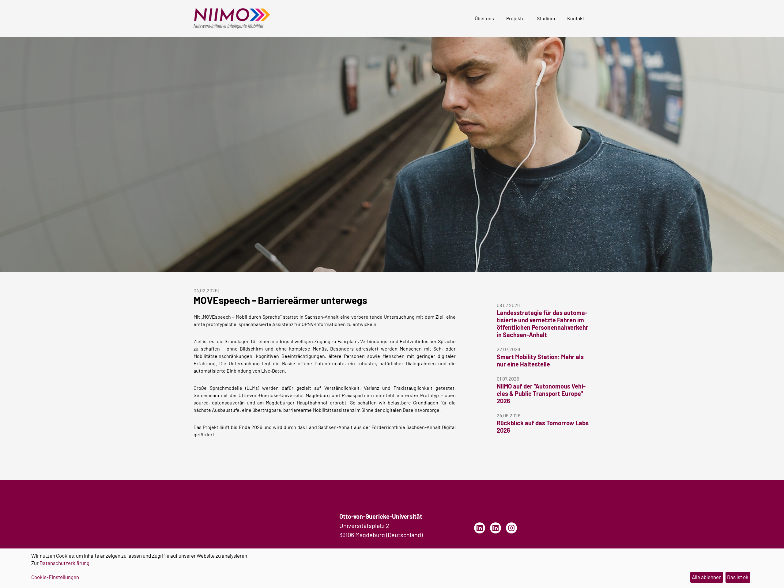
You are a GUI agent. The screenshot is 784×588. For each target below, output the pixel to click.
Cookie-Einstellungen (55, 577)
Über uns (484, 18)
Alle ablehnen (707, 577)
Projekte (515, 18)
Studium (546, 18)
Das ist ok (737, 577)
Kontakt (575, 18)
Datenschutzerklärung (64, 563)
